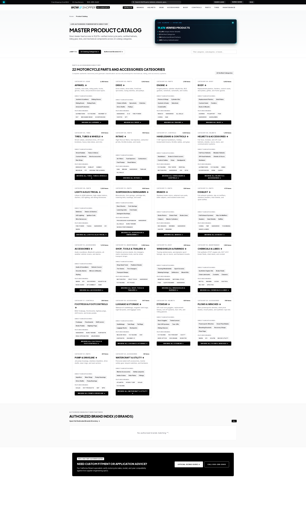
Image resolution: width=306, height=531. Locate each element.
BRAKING (169, 229)
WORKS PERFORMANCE (125, 227)
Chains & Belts (122, 103)
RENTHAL (182, 167)
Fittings (141, 375)
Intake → (121, 136)
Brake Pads (173, 215)
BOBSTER (183, 338)
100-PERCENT (173, 335)
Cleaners (225, 274)
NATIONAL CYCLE (178, 279)
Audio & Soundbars (82, 267)
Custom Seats (203, 103)
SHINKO (99, 167)
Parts (208, 7)
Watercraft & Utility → (130, 357)
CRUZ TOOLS (132, 279)
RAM (99, 285)
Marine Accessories (123, 372)
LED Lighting (80, 215)
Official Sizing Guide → (189, 464)
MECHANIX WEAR (87, 117)
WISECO (160, 114)
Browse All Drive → (132, 122)
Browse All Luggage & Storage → (132, 343)
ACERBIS (202, 114)
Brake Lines (184, 215)
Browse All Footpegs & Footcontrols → (91, 342)
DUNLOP (91, 167)
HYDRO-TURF (130, 382)
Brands (140, 7)
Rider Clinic (219, 2)
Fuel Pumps (121, 162)
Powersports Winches (206, 324)
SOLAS (78, 388)
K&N (166, 117)
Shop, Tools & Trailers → (131, 248)
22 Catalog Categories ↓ (90, 52)
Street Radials (80, 153)
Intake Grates (121, 375)
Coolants (216, 274)
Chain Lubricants (204, 274)
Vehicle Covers (96, 267)
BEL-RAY (202, 285)
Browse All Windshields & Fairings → (173, 289)
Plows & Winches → (209, 304)
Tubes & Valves (93, 153)
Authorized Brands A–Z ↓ (113, 52)
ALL (234, 421)
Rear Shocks (121, 206)
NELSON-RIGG (121, 335)
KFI (105, 226)
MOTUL (201, 281)
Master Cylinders (172, 219)
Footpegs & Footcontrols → (91, 306)
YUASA (89, 226)
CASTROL (224, 281)
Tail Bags (140, 324)
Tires (216, 7)
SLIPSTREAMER (169, 282)
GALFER (160, 229)
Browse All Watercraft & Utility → (133, 392)
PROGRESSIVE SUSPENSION (126, 220)
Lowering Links (122, 210)
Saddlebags (121, 324)
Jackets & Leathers (82, 99)
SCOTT (182, 335)
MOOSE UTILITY (223, 338)
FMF (207, 226)
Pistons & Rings (163, 99)
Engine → (162, 85)
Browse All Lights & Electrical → (91, 235)
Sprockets (133, 103)
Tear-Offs (175, 324)
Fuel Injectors (130, 158)
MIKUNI (124, 169)
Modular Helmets (219, 153)
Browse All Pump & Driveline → (91, 393)
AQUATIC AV (102, 281)
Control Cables (163, 160)
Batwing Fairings (163, 272)
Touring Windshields (165, 269)
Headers (201, 219)
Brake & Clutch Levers (175, 156)
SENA (213, 170)
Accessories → (84, 248)
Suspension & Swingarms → (132, 192)
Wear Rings (88, 377)
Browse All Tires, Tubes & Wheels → (91, 177)
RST (77, 117)
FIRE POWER (137, 114)
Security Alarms (81, 271)
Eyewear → (163, 304)
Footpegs (79, 322)
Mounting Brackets (205, 327)
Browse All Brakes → (173, 235)
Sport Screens (179, 269)
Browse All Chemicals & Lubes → (214, 290)
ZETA (186, 170)
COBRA (160, 117)
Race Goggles (162, 320)
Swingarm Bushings (123, 213)
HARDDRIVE (121, 114)
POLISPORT (211, 114)
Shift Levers (100, 322)
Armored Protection (82, 107)
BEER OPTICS (162, 338)
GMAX (223, 167)
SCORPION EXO (100, 117)
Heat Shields (211, 219)
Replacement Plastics (206, 99)
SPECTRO (210, 285)
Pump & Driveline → (86, 357)
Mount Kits (185, 272)
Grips (172, 160)
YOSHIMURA (226, 226)
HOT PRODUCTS (88, 388)
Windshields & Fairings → (172, 248)
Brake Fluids (220, 271)
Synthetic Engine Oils (206, 271)
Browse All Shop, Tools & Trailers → (132, 289)
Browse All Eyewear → (173, 343)
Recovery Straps (220, 327)
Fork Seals (133, 210)
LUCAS (216, 281)
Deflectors (175, 272)
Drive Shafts (121, 107)
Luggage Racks (122, 328)
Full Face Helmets (205, 153)
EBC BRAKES (162, 226)
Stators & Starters (91, 212)
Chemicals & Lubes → (210, 248)
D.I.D (128, 114)
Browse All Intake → (132, 178)
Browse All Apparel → (91, 122)
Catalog (128, 7)
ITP (86, 170)
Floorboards (89, 322)
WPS (103, 388)
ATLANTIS (120, 382)
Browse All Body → (214, 122)
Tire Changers (132, 269)
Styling (78, 274)
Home (71, 16)
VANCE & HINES (204, 229)
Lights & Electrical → (88, 192)
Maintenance (229, 7)
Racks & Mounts (204, 107)
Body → (202, 85)
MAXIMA (209, 281)
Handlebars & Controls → (173, 136)
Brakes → (162, 192)
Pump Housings (100, 377)
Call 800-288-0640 (217, 464)
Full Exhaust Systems (206, 215)
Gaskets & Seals (163, 103)
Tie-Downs (120, 269)
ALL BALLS (179, 114)
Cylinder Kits (175, 99)
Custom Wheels (81, 156)
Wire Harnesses (81, 219)
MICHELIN (79, 170)
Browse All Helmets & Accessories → (214, 177)
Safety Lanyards (138, 372)
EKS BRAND (173, 338)
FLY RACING (92, 114)
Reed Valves (132, 162)
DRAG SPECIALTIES (82, 336)
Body (185, 7)
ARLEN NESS (95, 336)
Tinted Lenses (175, 320)
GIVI (140, 335)
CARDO (220, 170)
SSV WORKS (91, 281)
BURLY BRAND (131, 224)
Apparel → (81, 85)
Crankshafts (162, 107)
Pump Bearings (92, 381)
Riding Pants (91, 103)
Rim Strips (79, 160)
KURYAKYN (102, 333)
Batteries (79, 212)
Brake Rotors (162, 215)
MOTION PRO (162, 170)
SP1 (126, 117)
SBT (98, 388)
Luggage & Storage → (128, 304)
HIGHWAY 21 (102, 114)
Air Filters (120, 158)
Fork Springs (132, 206)
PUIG (219, 114)
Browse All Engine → (173, 122)
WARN (78, 229)
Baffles (220, 219)
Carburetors (142, 158)
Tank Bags (130, 324)
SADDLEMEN (213, 117)
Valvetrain (175, 103)
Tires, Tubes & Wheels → (89, 136)
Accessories (173, 7)
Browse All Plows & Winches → (214, 343)
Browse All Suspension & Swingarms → (132, 234)
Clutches (142, 103)
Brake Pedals (80, 326)
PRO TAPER (172, 167)
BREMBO (172, 226)
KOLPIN (212, 338)
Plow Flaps (202, 331)
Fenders (214, 103)
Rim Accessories (95, 156)
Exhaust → (204, 192)
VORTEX (119, 117)
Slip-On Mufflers (221, 215)
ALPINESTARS (80, 114)
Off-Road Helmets (205, 156)
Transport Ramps (122, 272)
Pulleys (130, 107)
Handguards (181, 160)
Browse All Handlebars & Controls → (173, 177)
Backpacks (133, 328)
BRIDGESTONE (81, 167)
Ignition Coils (91, 215)
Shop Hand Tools (122, 265)
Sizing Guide (237, 2)
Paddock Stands (136, 265)
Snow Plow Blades (223, 324)
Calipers (160, 219)
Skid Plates (220, 99)
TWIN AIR (143, 169)
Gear (161, 7)
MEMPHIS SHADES (164, 279)
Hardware (202, 160)
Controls (197, 7)
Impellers (79, 377)
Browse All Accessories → (91, 290)
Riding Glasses (163, 328)
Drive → (120, 85)
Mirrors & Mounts (95, 271)
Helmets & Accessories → (213, 136)
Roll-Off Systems (163, 324)
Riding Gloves (96, 99)
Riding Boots (80, 103)
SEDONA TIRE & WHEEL (97, 170)
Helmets (151, 7)
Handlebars (161, 156)
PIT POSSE (131, 282)
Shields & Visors (219, 156)
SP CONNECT (91, 285)
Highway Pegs (92, 326)
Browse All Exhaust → (215, 235)
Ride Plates (132, 375)
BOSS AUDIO (80, 285)
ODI (181, 170)
